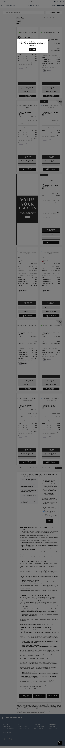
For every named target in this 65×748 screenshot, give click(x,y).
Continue (32, 49)
